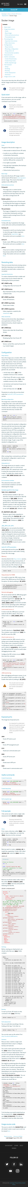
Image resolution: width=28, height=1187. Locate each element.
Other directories (10, 43)
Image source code (9, 76)
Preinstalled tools (10, 37)
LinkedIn (21, 1164)
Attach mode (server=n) (8, 637)
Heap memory (9, 47)
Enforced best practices (12, 35)
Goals (6, 31)
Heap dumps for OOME (8, 575)
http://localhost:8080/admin (9, 1036)
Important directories (11, 41)
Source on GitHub (18, 1136)
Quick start (7, 27)
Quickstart (9, 1145)
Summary (7, 74)
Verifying (7, 68)
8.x (19, 14)
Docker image (13, 15)
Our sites (20, 4)
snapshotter (15, 234)
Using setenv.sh (9, 51)
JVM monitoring (6, 673)
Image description (9, 29)
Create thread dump (11, 58)
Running (7, 70)
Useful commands (9, 56)
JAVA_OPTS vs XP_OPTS (8, 525)
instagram (17, 1171)
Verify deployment (10, 72)
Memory (4, 556)
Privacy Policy (18, 1183)
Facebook (14, 1164)
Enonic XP (14, 10)
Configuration (8, 45)
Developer (4, 14)
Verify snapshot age (10, 62)
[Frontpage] (6, 4)
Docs (9, 14)
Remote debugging (7, 592)
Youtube (10, 1171)
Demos (14, 1148)
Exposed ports (8, 54)
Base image (8, 33)
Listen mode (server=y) (8, 609)
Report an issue (8, 1136)
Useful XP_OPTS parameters (15, 394)
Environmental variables (12, 53)
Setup (6, 66)
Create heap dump (10, 60)
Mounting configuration (11, 49)
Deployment (5, 15)
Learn (16, 1145)
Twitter (7, 1164)
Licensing (11, 1183)
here (23, 236)
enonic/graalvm (21, 178)
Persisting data (8, 39)
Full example (8, 64)
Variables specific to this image (10, 490)
